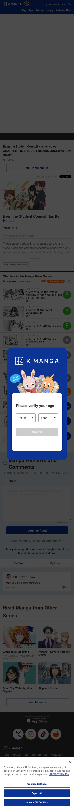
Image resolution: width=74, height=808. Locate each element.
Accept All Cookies (37, 802)
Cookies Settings (37, 783)
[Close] (70, 762)
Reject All (37, 793)
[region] (37, 782)
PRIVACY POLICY (59, 774)
